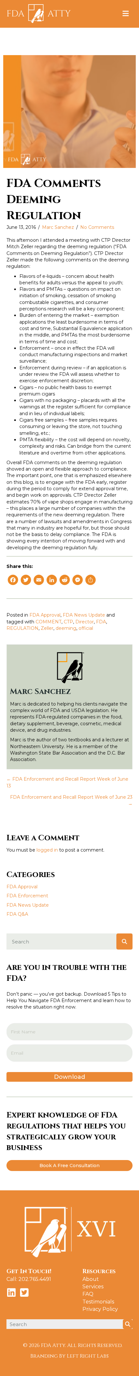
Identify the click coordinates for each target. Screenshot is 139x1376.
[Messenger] (77, 581)
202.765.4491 (34, 1279)
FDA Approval (44, 615)
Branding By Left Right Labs (69, 1356)
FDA (101, 622)
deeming (66, 628)
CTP (68, 622)
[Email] (38, 581)
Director (84, 622)
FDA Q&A (17, 914)
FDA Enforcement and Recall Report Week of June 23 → (71, 800)
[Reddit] (64, 581)
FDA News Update (84, 615)
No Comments (97, 227)
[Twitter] (25, 581)
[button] (69, 1165)
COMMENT (48, 622)
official (86, 628)
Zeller (47, 628)
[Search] (124, 941)
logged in (47, 850)
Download (69, 1076)
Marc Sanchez (58, 227)
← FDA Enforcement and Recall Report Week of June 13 (67, 782)
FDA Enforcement (27, 896)
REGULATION (22, 628)
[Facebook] (12, 581)
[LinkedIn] (51, 581)
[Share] (90, 581)
